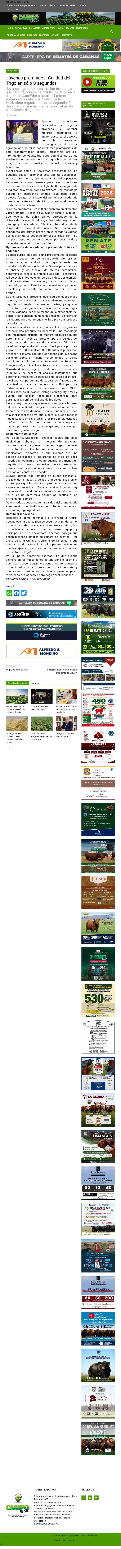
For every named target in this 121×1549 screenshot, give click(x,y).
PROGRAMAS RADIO (16, 35)
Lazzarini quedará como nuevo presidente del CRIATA (62, 671)
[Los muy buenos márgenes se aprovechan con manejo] (41, 723)
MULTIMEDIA (82, 28)
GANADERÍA (34, 28)
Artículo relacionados (17, 683)
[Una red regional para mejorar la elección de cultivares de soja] (17, 696)
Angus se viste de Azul (17, 669)
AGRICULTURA (48, 28)
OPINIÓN (55, 35)
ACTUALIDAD (21, 28)
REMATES (70, 28)
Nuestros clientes (48, 5)
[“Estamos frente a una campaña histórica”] (41, 696)
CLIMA (60, 28)
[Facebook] (8, 9)
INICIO (10, 28)
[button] (111, 31)
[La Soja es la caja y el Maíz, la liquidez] (66, 723)
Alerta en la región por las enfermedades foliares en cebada (66, 709)
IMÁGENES (32, 35)
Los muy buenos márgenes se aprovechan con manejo (41, 736)
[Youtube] (17, 9)
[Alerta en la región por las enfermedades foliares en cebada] (66, 696)
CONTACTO (67, 35)
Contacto (82, 5)
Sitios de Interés (67, 5)
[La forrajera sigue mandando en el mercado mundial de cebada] (17, 723)
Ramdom (35, 683)
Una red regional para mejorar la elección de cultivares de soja (15, 709)
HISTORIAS (44, 35)
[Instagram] (12, 9)
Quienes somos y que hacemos (21, 5)
